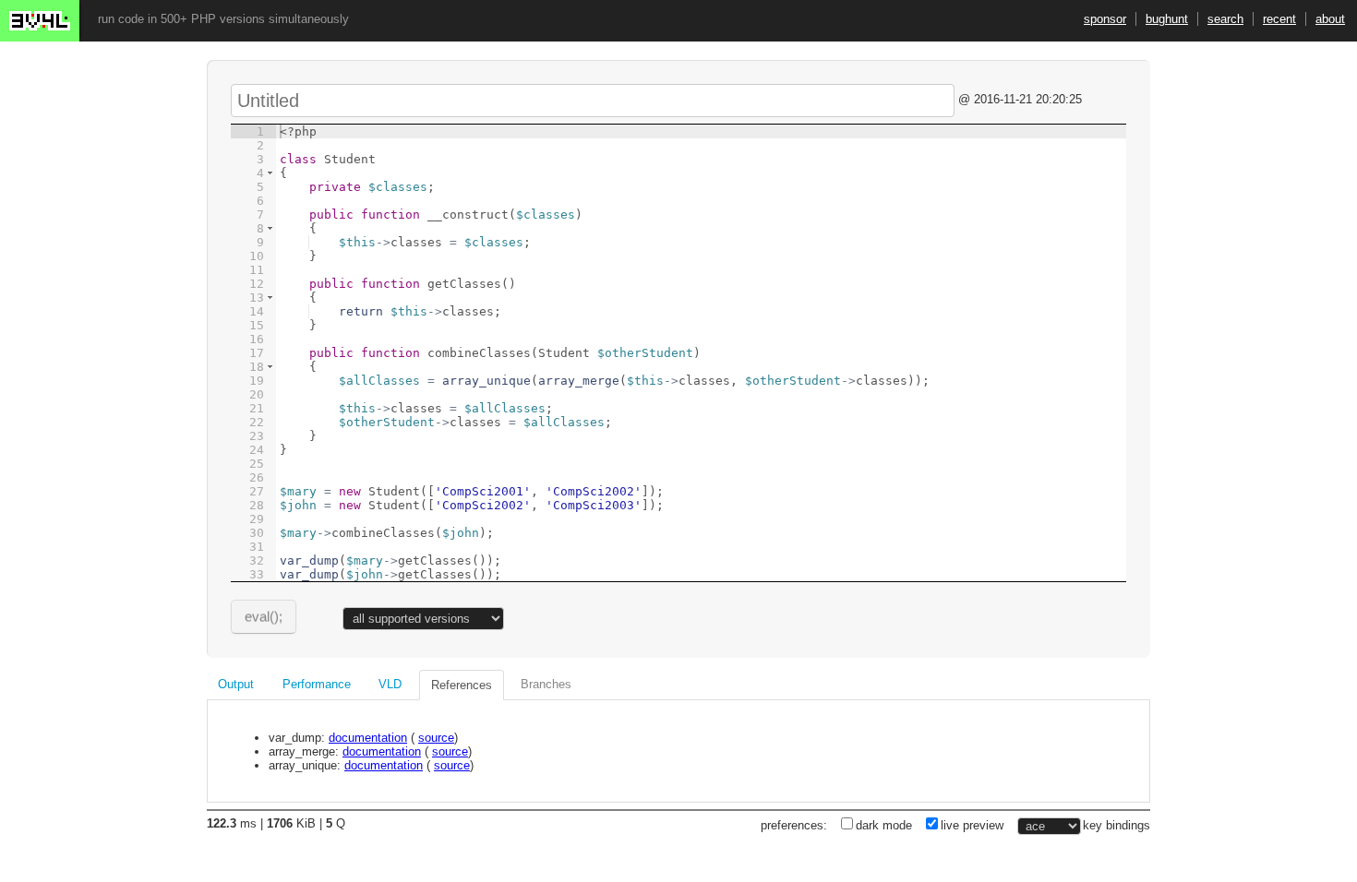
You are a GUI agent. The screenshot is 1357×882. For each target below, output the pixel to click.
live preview (972, 825)
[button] (270, 173)
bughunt (1167, 19)
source (436, 738)
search (1225, 19)
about (1330, 19)
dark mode (884, 825)
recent (1279, 19)
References (461, 685)
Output (236, 684)
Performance (316, 684)
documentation (368, 738)
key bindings (1116, 825)
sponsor (1105, 19)
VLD (390, 684)
